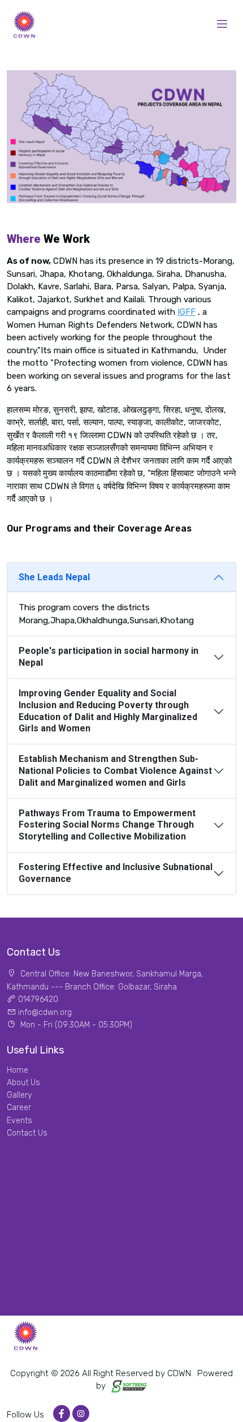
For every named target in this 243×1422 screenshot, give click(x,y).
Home (17, 1070)
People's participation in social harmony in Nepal (108, 656)
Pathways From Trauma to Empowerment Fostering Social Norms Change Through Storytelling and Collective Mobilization (107, 825)
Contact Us (27, 1133)
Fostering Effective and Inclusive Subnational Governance (115, 873)
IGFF (186, 312)
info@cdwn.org (45, 1012)
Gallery (19, 1095)
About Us (23, 1082)
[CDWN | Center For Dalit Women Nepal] (24, 24)
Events (19, 1120)
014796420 (38, 999)
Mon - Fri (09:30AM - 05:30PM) (75, 1025)
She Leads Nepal (54, 577)
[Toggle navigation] (222, 23)
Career (19, 1107)
